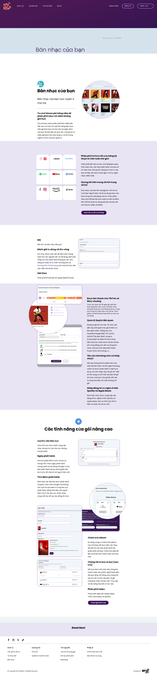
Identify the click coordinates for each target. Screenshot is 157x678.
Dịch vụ (20, 6)
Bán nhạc (10, 660)
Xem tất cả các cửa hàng (94, 213)
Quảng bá (33, 6)
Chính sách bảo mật (94, 652)
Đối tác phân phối (67, 656)
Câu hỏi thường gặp (68, 652)
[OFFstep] (7, 6)
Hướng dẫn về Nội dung (47, 265)
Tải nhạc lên (11, 656)
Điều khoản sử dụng (94, 656)
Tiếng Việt (144, 6)
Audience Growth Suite (40, 656)
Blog (59, 6)
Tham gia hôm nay (98, 603)
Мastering (64, 660)
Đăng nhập (114, 6)
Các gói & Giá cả (13, 652)
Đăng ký (127, 6)
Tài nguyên (47, 6)
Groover (35, 652)
